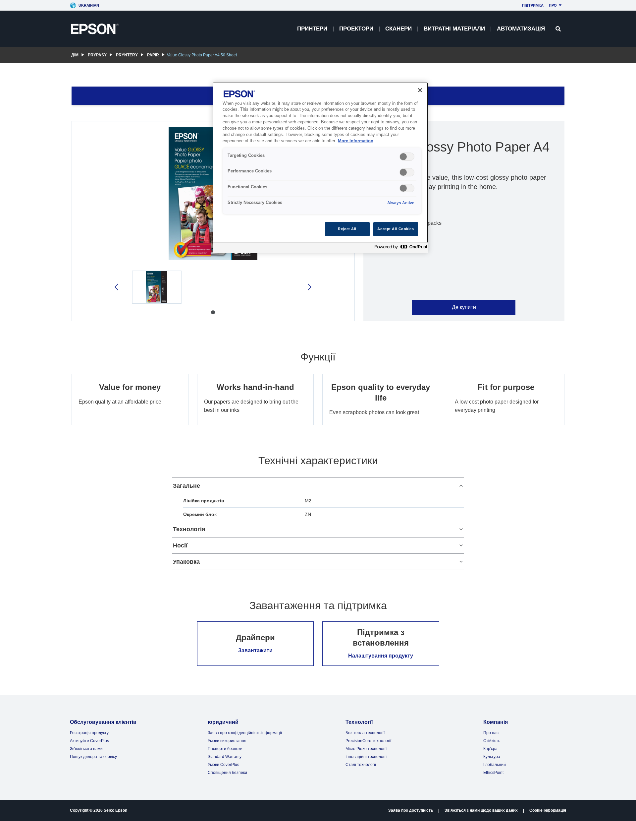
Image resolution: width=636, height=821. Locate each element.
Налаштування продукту (380, 656)
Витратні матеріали (454, 29)
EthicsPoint (493, 772)
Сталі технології (360, 764)
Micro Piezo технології (366, 748)
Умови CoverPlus (223, 764)
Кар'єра (490, 748)
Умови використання (227, 740)
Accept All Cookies (395, 229)
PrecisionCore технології (368, 740)
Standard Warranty (224, 756)
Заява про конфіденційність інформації (245, 732)
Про (553, 5)
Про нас (491, 732)
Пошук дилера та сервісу (93, 756)
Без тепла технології (365, 732)
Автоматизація (521, 29)
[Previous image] (117, 287)
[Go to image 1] (213, 312)
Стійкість (491, 740)
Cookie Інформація (547, 810)
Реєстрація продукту (89, 732)
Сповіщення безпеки (227, 772)
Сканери (398, 29)
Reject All (347, 229)
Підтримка (533, 5)
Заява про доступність (410, 810)
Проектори (356, 29)
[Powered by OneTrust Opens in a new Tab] (399, 248)
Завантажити (255, 650)
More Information (355, 141)
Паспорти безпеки (225, 748)
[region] (320, 167)
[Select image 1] (157, 287)
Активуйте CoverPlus (89, 740)
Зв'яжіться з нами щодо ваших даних (481, 810)
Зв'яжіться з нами (86, 748)
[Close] (420, 90)
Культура (491, 756)
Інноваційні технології (366, 756)
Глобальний (494, 764)
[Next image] (309, 287)
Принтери (312, 29)
